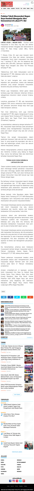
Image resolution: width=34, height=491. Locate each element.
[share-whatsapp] (24, 297)
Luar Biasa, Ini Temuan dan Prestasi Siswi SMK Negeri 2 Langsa (12, 435)
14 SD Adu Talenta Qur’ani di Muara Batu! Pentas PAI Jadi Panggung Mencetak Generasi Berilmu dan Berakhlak (12, 348)
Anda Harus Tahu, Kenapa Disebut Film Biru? (11, 415)
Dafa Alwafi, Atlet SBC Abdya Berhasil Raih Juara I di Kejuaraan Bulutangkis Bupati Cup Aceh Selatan (11, 377)
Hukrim (12, 486)
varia (8, 8)
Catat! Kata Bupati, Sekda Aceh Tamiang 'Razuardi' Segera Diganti (13, 445)
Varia (8, 486)
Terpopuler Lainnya (17, 452)
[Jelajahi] (32, 2)
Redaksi (21, 486)
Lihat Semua (17, 394)
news (4, 8)
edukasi (19, 460)
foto (2, 467)
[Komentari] (30, 297)
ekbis (28, 8)
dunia (32, 8)
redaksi (19, 471)
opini (24, 8)
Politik (16, 486)
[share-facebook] (10, 297)
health (19, 467)
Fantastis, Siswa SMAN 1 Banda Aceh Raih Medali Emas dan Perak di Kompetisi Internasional (12, 367)
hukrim (13, 8)
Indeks (25, 486)
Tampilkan (29, 337)
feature (3, 464)
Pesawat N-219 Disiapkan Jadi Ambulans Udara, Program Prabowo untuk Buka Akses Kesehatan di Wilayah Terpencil (12, 358)
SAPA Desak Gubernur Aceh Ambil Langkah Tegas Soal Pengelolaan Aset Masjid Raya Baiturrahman (12, 407)
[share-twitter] (17, 297)
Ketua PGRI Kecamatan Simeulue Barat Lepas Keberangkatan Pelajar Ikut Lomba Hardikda (12, 386)
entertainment (21, 462)
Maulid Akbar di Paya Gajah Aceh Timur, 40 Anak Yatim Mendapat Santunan (12, 425)
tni (21, 8)
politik (17, 8)
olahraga (3, 471)
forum (19, 464)
